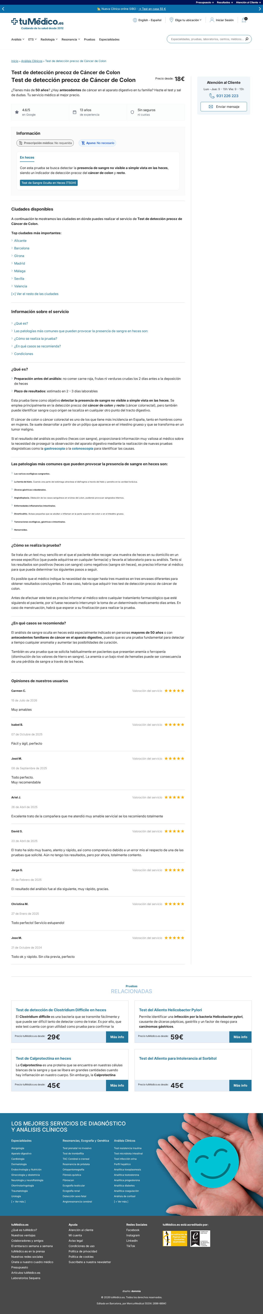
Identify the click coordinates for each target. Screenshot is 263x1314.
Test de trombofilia (73, 1153)
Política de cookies (81, 1256)
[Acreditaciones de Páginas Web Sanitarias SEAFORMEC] (175, 1238)
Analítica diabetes (124, 1185)
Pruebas (89, 39)
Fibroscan (68, 1180)
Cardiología (17, 1158)
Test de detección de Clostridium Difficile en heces (61, 1010)
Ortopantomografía (73, 1169)
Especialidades (109, 39)
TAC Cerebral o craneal (76, 1158)
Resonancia (69, 39)
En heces (27, 157)
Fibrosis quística (72, 1174)
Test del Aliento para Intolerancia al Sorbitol (178, 1058)
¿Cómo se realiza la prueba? (35, 338)
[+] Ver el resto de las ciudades (34, 294)
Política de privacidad (83, 1251)
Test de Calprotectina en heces (43, 1058)
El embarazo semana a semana (32, 1246)
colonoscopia (82, 448)
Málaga (19, 271)
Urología (16, 1196)
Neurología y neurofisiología (27, 1180)
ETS (31, 39)
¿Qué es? (21, 323)
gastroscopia (54, 448)
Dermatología (19, 1164)
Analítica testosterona (126, 1174)
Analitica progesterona (127, 1180)
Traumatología (19, 1190)
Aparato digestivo (21, 1153)
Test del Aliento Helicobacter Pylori (170, 1010)
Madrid (19, 263)
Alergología (17, 1148)
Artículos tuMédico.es (25, 1272)
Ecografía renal (71, 1190)
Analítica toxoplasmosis (127, 1169)
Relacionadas (131, 989)
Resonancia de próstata (76, 1164)
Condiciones (23, 354)
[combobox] (209, 39)
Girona (19, 256)
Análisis (16, 39)
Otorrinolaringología (22, 1185)
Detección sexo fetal (74, 1196)
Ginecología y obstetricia (25, 1174)
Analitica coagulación (126, 1190)
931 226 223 (227, 96)
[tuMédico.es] (37, 21)
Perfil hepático (122, 1164)
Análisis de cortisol (124, 1196)
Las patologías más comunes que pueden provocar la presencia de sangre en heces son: (81, 331)
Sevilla (19, 278)
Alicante (20, 240)
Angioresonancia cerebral (77, 1201)
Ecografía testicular (74, 1185)
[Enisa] (200, 1238)
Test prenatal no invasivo (77, 1148)
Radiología (48, 39)
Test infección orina (125, 1158)
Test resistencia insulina (128, 1148)
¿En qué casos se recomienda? (37, 346)
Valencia (20, 286)
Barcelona (21, 248)
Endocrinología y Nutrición (26, 1169)
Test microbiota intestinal (128, 1153)
